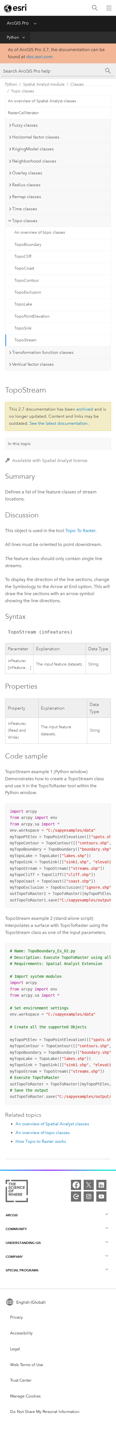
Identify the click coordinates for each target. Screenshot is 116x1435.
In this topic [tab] (19, 443)
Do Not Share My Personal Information (44, 1411)
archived (84, 409)
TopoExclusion (27, 292)
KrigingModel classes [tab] (33, 148)
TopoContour (26, 280)
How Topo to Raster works (40, 1141)
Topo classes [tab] (24, 220)
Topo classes (22, 91)
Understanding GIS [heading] (23, 1243)
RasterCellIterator (23, 112)
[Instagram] (89, 1196)
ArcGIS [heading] (12, 1215)
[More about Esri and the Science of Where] (17, 1192)
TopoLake (23, 304)
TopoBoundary (27, 244)
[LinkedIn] (101, 1185)
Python (13, 37)
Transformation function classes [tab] (42, 352)
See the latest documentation (59, 423)
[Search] (95, 8)
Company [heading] (14, 1256)
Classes (77, 84)
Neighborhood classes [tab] (34, 161)
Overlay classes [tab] (27, 172)
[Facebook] (76, 1185)
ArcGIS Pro (18, 23)
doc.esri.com (39, 56)
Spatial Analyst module (43, 84)
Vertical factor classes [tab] (33, 364)
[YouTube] (101, 1196)
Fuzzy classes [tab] (25, 125)
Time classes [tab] (24, 208)
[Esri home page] (16, 8)
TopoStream (25, 340)
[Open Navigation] (109, 8)
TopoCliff (22, 256)
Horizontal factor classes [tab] (35, 137)
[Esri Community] (76, 1196)
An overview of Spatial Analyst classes (42, 101)
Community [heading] (16, 1229)
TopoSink (23, 328)
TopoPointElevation (32, 316)
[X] (89, 1185)
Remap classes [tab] (26, 196)
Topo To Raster (80, 530)
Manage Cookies (25, 1396)
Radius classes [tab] (26, 184)
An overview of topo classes (39, 232)
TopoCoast (24, 268)
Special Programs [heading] (22, 1270)
